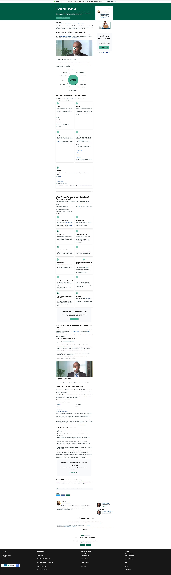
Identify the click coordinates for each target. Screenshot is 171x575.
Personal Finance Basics (59, 23)
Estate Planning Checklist (129, 558)
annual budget (63, 264)
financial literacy (84, 202)
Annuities (59, 176)
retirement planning (76, 37)
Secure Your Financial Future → (63, 17)
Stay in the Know (74, 472)
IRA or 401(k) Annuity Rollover (129, 556)
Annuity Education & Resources (73, 1)
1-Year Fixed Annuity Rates (85, 556)
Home (56, 5)
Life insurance (60, 178)
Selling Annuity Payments (41, 564)
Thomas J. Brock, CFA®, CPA (105, 14)
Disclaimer (126, 566)
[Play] (74, 48)
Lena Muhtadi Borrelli (66, 502)
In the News (96, 1)
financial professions (82, 425)
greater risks (87, 267)
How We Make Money (84, 567)
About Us (100, 1)
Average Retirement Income (129, 555)
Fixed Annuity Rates (84, 553)
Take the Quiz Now (104, 47)
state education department (68, 341)
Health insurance (61, 181)
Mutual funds (79, 150)
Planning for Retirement (128, 553)
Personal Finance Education (80, 23)
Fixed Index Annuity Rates (85, 555)
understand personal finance (65, 36)
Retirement (91, 1)
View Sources (85, 529)
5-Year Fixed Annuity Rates (85, 558)
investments (81, 140)
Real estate (79, 157)
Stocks (78, 152)
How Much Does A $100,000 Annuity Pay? (43, 558)
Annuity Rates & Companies (83, 1)
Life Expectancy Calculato (129, 559)
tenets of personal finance (71, 98)
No (88, 544)
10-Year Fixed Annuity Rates (85, 559)
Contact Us (126, 567)
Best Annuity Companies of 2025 (42, 553)
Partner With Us (83, 566)
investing (68, 37)
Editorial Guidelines (128, 569)
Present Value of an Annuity (41, 566)
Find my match (74, 318)
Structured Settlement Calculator (42, 569)
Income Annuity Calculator (41, 559)
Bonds (78, 154)
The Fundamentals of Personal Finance (69, 23)
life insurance (87, 298)
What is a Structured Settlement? (42, 567)
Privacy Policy (127, 564)
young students (78, 206)
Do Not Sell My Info (4, 559)
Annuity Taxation (39, 556)
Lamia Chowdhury (105, 503)
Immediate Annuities (40, 555)
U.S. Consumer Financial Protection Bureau (67, 347)
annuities (85, 396)
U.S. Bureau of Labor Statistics (63, 411)
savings (58, 141)
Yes (82, 544)
